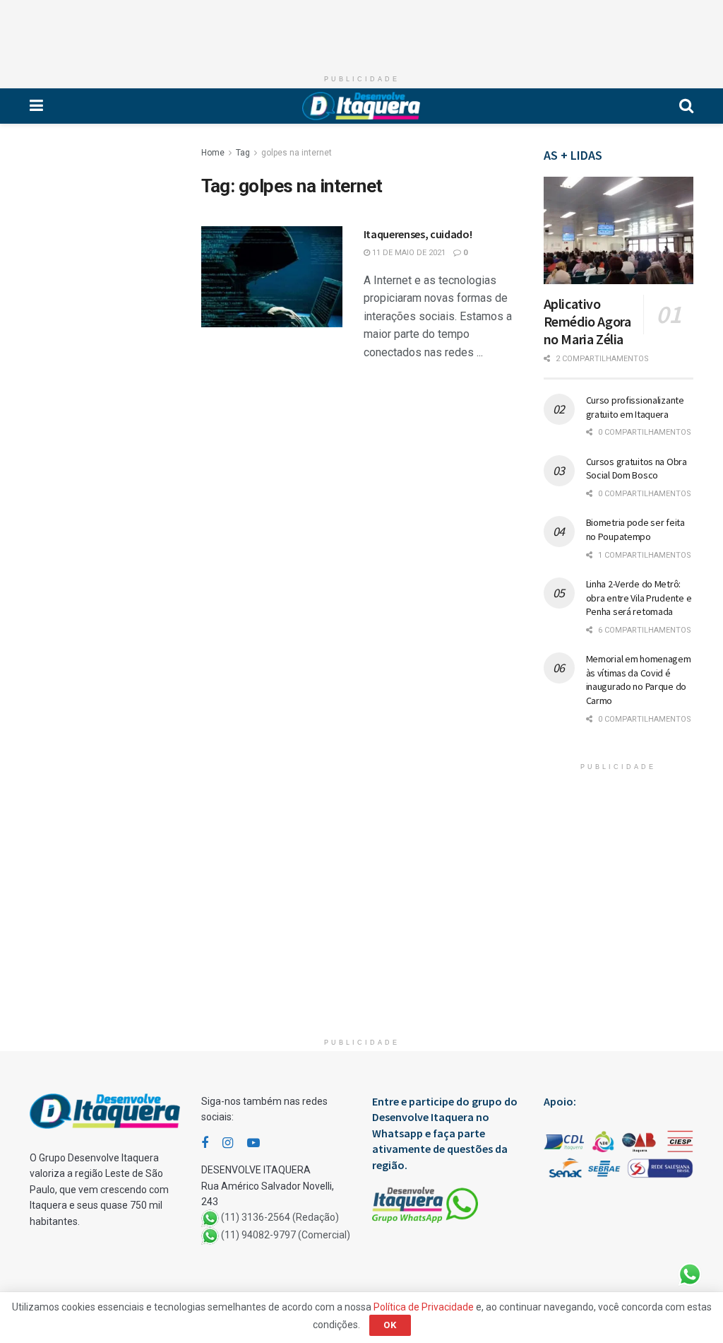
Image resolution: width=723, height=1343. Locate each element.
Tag (243, 153)
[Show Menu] (36, 106)
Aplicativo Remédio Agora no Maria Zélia (587, 321)
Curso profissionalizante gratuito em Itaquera (635, 407)
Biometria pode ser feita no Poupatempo (635, 529)
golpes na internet (296, 153)
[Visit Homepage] (361, 106)
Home (213, 153)
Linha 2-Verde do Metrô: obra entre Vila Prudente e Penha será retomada (639, 597)
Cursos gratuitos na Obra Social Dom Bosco (636, 468)
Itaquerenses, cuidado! (418, 234)
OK (390, 1325)
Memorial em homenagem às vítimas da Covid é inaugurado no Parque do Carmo (638, 679)
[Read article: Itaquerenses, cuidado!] (271, 276)
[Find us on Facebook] (204, 1143)
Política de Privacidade (424, 1307)
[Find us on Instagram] (227, 1143)
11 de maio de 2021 (408, 252)
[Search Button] (686, 106)
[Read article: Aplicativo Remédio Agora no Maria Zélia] (619, 230)
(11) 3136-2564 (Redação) (280, 1218)
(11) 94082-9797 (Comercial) (285, 1235)
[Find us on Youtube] (253, 1143)
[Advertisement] (361, 32)
